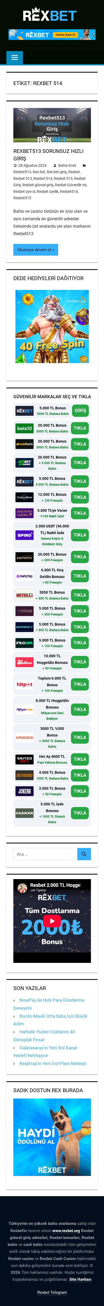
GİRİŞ (80, 410)
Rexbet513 (22, 172)
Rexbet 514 (43, 178)
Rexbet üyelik (47, 191)
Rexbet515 (22, 198)
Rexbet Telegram (52, 1292)
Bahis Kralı (67, 165)
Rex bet (39, 172)
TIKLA (80, 428)
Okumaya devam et (34, 249)
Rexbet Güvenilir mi (70, 185)
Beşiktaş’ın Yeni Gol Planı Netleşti (52, 1063)
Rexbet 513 (22, 178)
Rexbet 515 (63, 178)
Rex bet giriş (57, 172)
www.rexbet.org (66, 1230)
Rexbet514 (69, 191)
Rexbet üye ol (24, 191)
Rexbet (74, 172)
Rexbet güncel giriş (37, 185)
